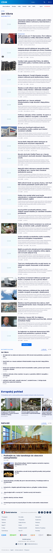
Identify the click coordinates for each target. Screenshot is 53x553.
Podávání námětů (23, 528)
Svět (29, 6)
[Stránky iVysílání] (23, 535)
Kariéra (37, 525)
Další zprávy (26, 344)
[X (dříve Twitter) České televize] (47, 512)
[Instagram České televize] (39, 512)
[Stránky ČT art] (41, 535)
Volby (19, 6)
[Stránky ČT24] (4, 535)
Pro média (21, 517)
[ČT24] (4, 2)
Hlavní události (6, 6)
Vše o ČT (20, 530)
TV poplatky (21, 519)
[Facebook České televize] (42, 512)
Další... (34, 6)
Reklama (4, 519)
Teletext (4, 522)
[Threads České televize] (50, 512)
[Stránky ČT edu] (49, 535)
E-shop (3, 528)
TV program (4, 517)
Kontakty (37, 530)
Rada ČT (4, 525)
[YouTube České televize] (45, 512)
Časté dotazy (5, 530)
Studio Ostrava (22, 522)
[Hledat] (44, 2)
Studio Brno (38, 519)
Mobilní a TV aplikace (40, 528)
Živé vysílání (38, 517)
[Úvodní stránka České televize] (9, 512)
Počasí (20, 525)
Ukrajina (14, 6)
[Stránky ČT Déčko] (33, 535)
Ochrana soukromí (19, 550)
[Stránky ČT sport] (13, 535)
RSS (50, 550)
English (11, 550)
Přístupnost (26, 550)
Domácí (24, 6)
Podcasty (37, 522)
